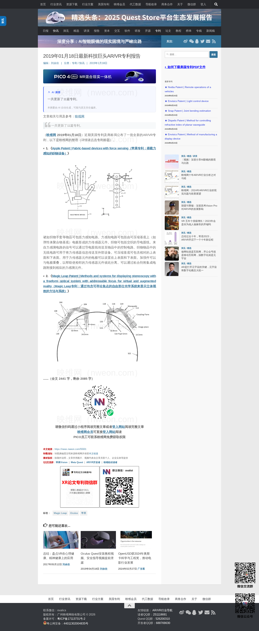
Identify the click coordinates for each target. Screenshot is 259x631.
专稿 (199, 30)
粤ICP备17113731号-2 (71, 618)
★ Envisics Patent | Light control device (187, 101)
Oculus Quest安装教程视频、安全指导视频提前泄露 (97, 558)
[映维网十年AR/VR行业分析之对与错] (172, 177)
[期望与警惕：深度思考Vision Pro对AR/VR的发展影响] (172, 208)
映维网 (79, 116)
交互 (117, 30)
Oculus (74, 513)
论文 (168, 30)
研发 (137, 30)
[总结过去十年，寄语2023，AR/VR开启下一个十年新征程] (172, 238)
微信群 (191, 4)
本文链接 (93, 453)
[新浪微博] (185, 41)
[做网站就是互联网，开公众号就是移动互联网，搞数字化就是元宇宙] (172, 254)
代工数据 (135, 4)
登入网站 (118, 427)
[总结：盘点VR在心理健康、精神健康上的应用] (60, 539)
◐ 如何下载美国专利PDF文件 (185, 67)
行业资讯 (56, 4)
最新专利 (168, 81)
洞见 (66, 30)
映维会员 (119, 4)
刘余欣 (55, 63)
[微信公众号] (191, 41)
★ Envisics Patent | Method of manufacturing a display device (191, 136)
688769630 (163, 622)
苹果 (83, 513)
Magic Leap (60, 513)
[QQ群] (197, 41)
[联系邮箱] (208, 41)
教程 (178, 30)
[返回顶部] (129, 605)
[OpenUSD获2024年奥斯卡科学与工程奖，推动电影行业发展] (135, 539)
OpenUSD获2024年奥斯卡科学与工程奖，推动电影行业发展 (134, 558)
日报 (45, 30)
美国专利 (103, 4)
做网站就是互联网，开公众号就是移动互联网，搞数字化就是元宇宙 (198, 255)
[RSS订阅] (214, 41)
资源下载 (72, 4)
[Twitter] (202, 41)
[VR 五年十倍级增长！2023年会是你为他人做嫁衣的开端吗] (172, 223)
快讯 (56, 30)
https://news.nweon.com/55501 (70, 449)
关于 (180, 4)
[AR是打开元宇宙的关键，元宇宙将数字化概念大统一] (172, 269)
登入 (203, 4)
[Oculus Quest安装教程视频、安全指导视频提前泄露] (98, 539)
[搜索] (216, 4)
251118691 (160, 614)
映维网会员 (85, 432)
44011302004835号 (76, 623)
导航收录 (151, 4)
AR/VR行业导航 (162, 610)
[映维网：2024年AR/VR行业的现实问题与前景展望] (172, 192)
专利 (158, 30)
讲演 (86, 30)
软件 (127, 30)
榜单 (189, 30)
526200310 (163, 618)
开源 (148, 30)
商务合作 (167, 4)
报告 (97, 30)
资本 (107, 30)
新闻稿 (210, 30)
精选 (76, 30)
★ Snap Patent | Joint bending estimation (188, 111)
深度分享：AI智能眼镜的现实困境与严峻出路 (99, 41)
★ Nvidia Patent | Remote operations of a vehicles (188, 89)
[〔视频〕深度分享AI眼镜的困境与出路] (172, 161)
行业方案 (87, 4)
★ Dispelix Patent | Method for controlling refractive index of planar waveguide (188, 122)
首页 (43, 4)
